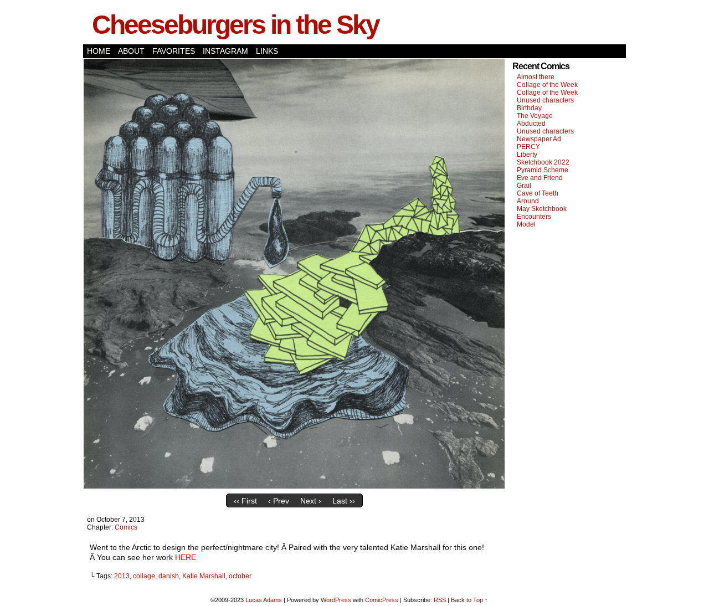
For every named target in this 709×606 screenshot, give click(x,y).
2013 (122, 576)
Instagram (225, 51)
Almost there (535, 77)
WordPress (336, 600)
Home (98, 51)
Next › (310, 500)
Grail (524, 185)
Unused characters (545, 100)
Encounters (534, 216)
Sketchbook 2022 (543, 162)
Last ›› (343, 500)
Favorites (173, 51)
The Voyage (535, 116)
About (131, 51)
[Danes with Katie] (294, 485)
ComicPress (381, 600)
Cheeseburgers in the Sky (235, 24)
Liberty (527, 154)
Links (267, 51)
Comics (126, 527)
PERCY (528, 147)
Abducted (531, 123)
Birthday (529, 108)
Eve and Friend (540, 178)
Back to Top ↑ (469, 600)
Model (526, 224)
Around (528, 201)
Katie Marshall (203, 576)
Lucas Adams (263, 600)
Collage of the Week (547, 85)
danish (168, 576)
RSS (440, 600)
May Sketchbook (542, 209)
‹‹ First (245, 500)
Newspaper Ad (539, 139)
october (240, 576)
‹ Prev (278, 500)
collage (144, 576)
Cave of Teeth (537, 193)
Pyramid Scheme (542, 170)
